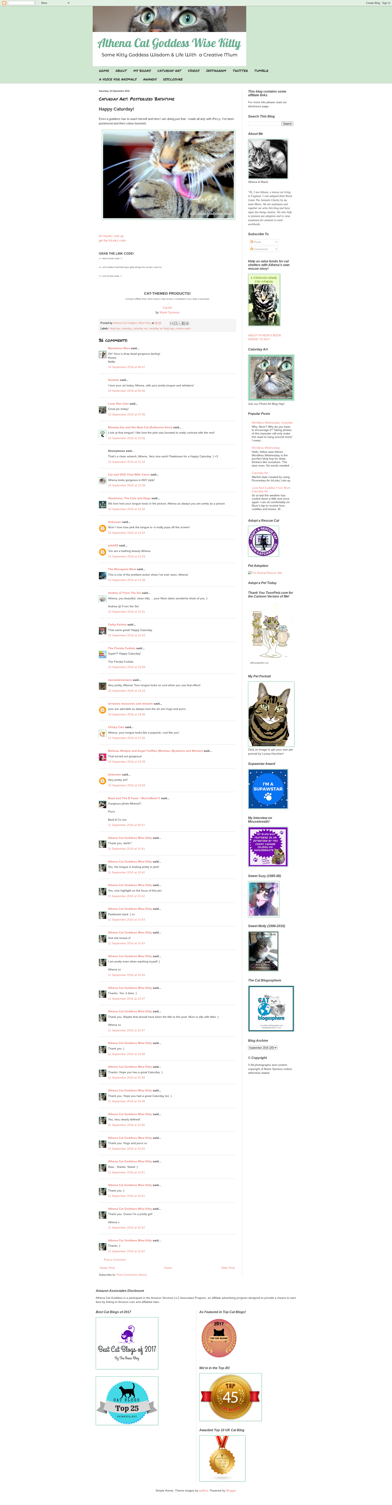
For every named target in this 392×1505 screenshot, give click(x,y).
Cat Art (167, 307)
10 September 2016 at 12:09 (126, 485)
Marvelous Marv (119, 348)
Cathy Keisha (117, 624)
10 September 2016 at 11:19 (126, 461)
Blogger (231, 1490)
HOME (104, 70)
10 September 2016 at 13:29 (126, 556)
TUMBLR (261, 70)
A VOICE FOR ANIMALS (118, 79)
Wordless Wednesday (266, 447)
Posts (257, 242)
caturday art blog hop (161, 328)
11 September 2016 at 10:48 (126, 1054)
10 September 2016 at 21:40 (126, 738)
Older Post (228, 1267)
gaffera (203, 1490)
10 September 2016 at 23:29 (126, 761)
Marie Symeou (169, 312)
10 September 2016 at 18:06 (126, 714)
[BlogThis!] (176, 323)
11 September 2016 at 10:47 (126, 998)
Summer (113, 380)
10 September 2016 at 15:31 (126, 611)
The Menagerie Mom (122, 569)
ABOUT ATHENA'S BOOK (264, 335)
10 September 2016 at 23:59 (126, 785)
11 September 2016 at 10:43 (126, 919)
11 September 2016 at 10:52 (126, 1227)
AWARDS (150, 79)
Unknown (114, 522)
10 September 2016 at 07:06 (126, 414)
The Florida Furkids (121, 648)
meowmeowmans (120, 679)
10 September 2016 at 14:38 (126, 580)
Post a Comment (115, 1259)
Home (168, 1267)
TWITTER (240, 70)
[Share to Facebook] (183, 323)
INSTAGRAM (216, 70)
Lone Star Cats (118, 403)
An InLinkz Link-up (111, 236)
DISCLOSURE (173, 79)
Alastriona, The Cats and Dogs (129, 498)
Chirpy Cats (116, 727)
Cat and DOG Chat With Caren (129, 474)
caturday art (140, 328)
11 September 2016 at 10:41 (126, 848)
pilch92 (113, 545)
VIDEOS (193, 70)
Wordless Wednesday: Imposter (272, 422)
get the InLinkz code (112, 240)
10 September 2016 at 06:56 (126, 390)
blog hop (115, 328)
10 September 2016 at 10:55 (126, 438)
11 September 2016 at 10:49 (126, 1101)
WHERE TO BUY (259, 339)
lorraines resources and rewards (130, 703)
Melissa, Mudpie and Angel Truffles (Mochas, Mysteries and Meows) (155, 750)
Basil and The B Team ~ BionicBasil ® (134, 798)
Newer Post (107, 1267)
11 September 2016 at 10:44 (126, 975)
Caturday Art (260, 472)
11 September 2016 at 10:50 (126, 1125)
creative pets (183, 328)
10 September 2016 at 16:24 (126, 690)
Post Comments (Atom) (132, 1274)
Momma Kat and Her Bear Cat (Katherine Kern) (140, 427)
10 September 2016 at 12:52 (126, 532)
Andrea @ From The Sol (124, 592)
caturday (126, 328)
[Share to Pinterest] (187, 323)
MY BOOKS (142, 70)
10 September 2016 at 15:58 (126, 667)
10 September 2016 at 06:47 (126, 367)
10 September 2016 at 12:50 (126, 509)
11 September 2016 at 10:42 (126, 872)
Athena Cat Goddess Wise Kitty (130, 837)
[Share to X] (179, 323)
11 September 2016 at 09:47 (126, 825)
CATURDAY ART (169, 70)
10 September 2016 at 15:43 (126, 635)
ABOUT (121, 70)
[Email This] (172, 323)
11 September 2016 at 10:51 (126, 1172)
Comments (260, 249)
